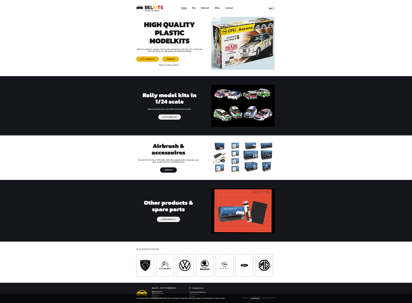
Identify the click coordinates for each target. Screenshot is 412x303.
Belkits (142, 293)
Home (184, 8)
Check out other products (169, 65)
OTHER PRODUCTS (168, 219)
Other (217, 8)
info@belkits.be (197, 288)
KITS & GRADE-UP (148, 59)
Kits (194, 8)
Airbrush (205, 8)
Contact (229, 8)
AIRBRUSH (170, 59)
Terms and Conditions (197, 292)
